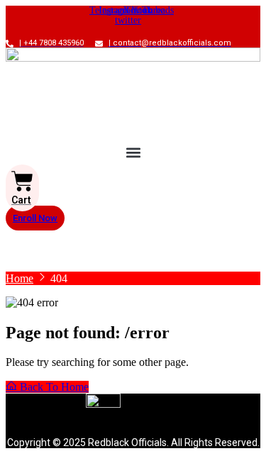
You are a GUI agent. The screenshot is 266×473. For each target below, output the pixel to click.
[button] (133, 153)
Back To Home (53, 387)
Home (19, 278)
